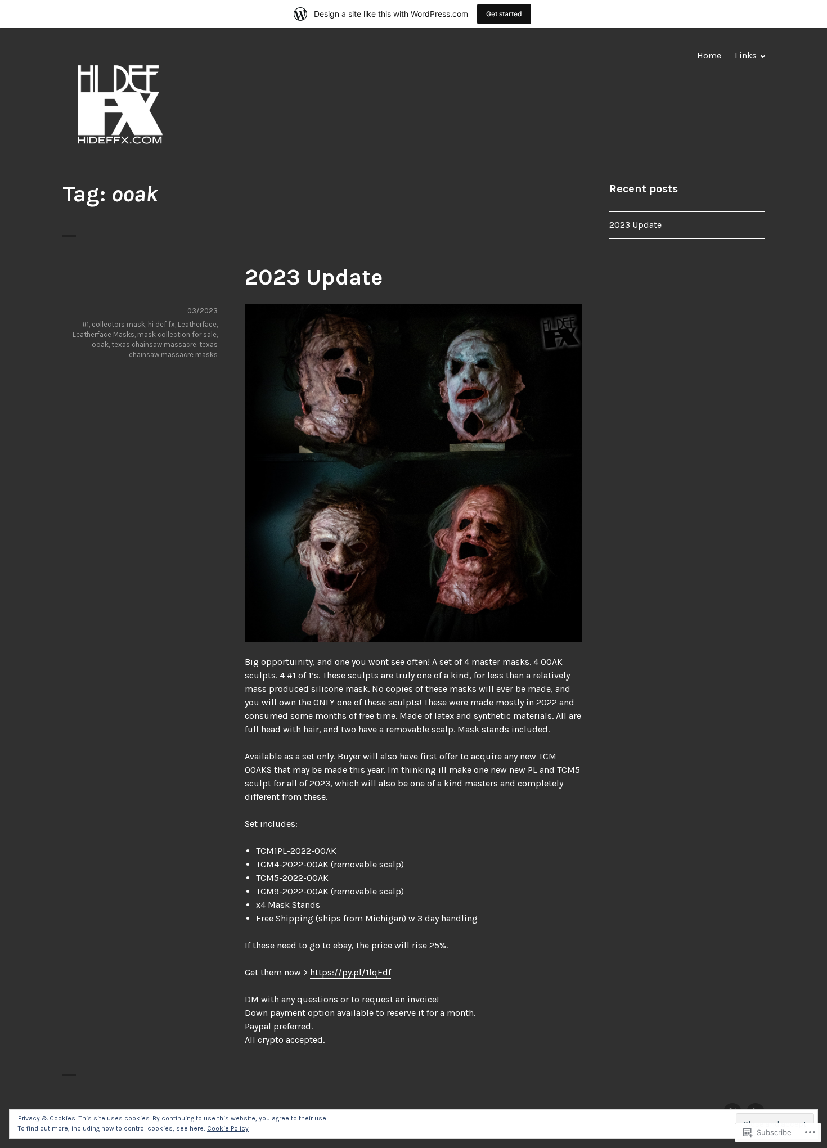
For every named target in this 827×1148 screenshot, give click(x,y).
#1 (85, 324)
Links (746, 55)
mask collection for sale (177, 334)
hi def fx (161, 324)
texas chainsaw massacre (153, 344)
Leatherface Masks (103, 334)
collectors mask (118, 324)
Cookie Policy (228, 1128)
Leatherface (197, 324)
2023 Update (314, 277)
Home (709, 55)
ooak (100, 344)
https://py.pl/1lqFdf (350, 972)
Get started (504, 14)
